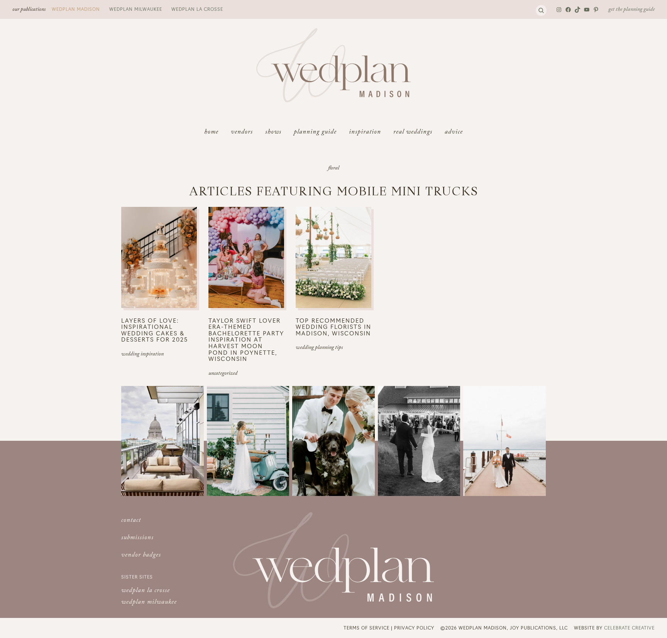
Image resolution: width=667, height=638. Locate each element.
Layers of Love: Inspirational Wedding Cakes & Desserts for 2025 (154, 330)
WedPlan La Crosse (197, 9)
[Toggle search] (541, 10)
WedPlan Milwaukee (135, 9)
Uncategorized (222, 374)
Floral (333, 168)
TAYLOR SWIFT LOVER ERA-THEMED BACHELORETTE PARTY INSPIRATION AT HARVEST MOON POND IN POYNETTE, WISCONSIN (246, 339)
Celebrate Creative (629, 627)
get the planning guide (631, 10)
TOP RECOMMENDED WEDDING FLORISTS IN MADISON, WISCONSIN (333, 327)
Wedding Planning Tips (319, 348)
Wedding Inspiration (142, 354)
